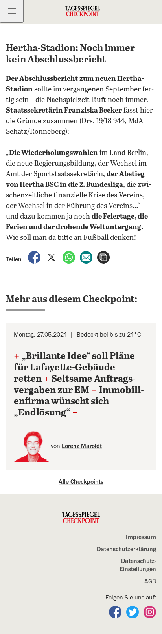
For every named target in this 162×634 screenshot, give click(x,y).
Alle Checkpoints (81, 482)
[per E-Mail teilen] (87, 257)
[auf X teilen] (52, 257)
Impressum (141, 537)
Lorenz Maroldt (82, 446)
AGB (150, 581)
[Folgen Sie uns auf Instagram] (150, 611)
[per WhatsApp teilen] (70, 257)
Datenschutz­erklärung (126, 549)
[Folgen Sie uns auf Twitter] (133, 611)
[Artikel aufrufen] (103, 257)
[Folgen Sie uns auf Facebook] (116, 611)
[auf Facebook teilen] (35, 257)
